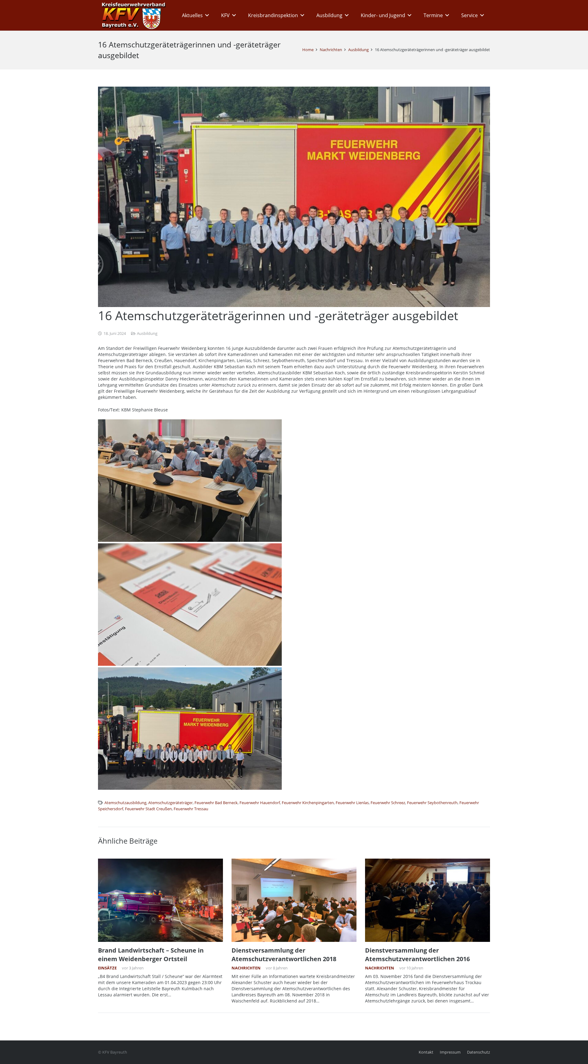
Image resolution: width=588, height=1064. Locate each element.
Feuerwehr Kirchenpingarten (308, 802)
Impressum (450, 1052)
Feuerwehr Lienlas (352, 802)
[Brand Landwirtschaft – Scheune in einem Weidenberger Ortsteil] (160, 900)
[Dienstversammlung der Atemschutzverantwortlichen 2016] (427, 900)
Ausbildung (147, 333)
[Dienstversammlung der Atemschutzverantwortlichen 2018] (294, 900)
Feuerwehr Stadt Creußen (148, 808)
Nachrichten (246, 968)
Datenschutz (478, 1052)
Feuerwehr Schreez (388, 802)
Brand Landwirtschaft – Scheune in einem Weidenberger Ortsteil (151, 954)
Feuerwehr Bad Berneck (216, 802)
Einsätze (107, 968)
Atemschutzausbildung (125, 802)
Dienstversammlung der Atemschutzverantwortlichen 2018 (284, 954)
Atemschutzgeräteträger (170, 802)
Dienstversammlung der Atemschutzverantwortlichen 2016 (417, 954)
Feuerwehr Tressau (191, 808)
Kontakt (426, 1052)
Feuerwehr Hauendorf (259, 802)
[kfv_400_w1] (132, 15)
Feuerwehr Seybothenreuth (432, 802)
